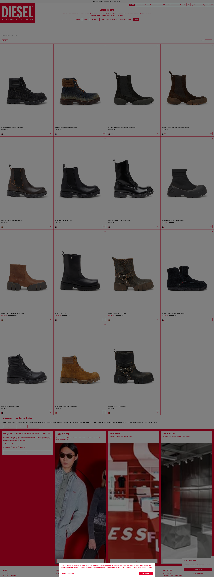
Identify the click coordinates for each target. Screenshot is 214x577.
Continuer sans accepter (67, 573)
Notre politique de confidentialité (143, 567)
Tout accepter (145, 573)
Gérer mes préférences (123, 567)
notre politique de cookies (69, 569)
